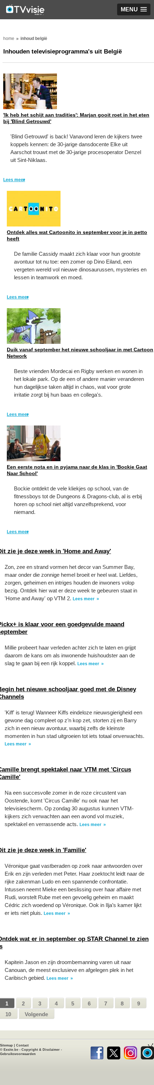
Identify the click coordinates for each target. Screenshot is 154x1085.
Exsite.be (11, 1049)
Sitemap (6, 1045)
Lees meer (14, 180)
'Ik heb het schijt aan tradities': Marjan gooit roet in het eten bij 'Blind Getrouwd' (76, 118)
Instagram (130, 1051)
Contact (22, 1045)
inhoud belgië (33, 38)
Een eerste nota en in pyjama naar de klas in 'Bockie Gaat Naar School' (77, 470)
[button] (133, 9)
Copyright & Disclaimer (40, 1049)
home (8, 38)
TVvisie (147, 1051)
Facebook (97, 1051)
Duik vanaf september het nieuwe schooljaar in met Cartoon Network (80, 353)
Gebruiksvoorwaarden (18, 1054)
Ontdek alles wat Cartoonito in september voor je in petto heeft (77, 235)
